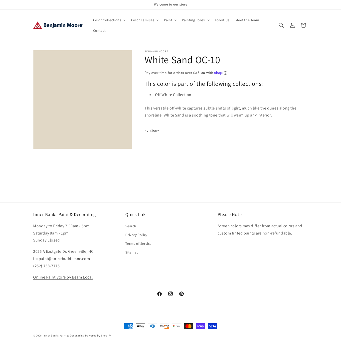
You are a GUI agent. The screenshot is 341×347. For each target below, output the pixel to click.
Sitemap (132, 252)
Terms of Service (138, 243)
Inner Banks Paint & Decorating (64, 335)
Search (130, 226)
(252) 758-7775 (46, 265)
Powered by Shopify (98, 335)
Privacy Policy (136, 234)
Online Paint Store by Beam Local (63, 277)
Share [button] (155, 130)
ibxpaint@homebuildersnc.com (61, 258)
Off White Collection (173, 94)
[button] (109, 20)
